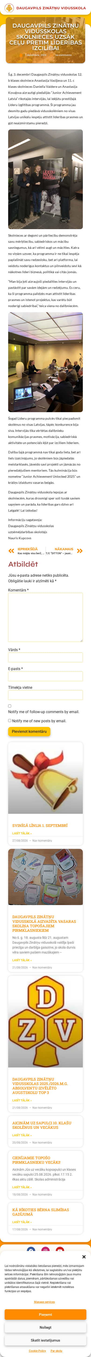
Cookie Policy (37, 1351)
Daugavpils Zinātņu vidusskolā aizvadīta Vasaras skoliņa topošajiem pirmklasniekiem (44, 923)
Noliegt (45, 1327)
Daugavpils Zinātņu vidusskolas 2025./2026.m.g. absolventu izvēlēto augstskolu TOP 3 (40, 1086)
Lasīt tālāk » (22, 833)
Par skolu (56, 1351)
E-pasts (15, 669)
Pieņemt (45, 1315)
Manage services (44, 1302)
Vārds (14, 650)
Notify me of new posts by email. (39, 721)
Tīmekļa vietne (20, 688)
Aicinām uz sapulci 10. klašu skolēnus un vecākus (41, 1125)
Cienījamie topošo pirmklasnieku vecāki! (36, 1160)
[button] (84, 1256)
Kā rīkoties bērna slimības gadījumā (40, 1212)
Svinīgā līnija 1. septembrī (39, 825)
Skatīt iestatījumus (45, 1340)
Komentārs (18, 590)
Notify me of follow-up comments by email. (43, 712)
